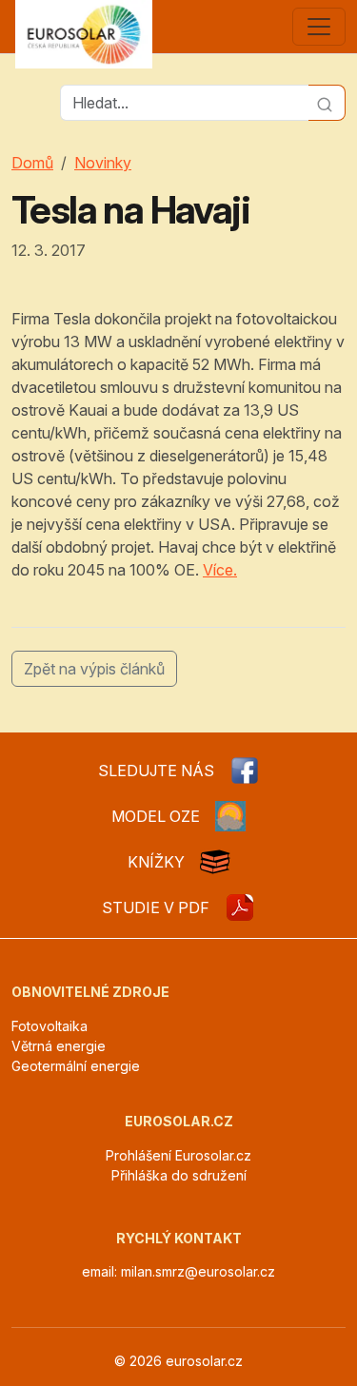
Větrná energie (58, 1046)
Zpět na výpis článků (94, 668)
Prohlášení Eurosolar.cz (178, 1155)
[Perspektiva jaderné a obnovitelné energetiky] (240, 907)
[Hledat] (327, 103)
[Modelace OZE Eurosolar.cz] (230, 816)
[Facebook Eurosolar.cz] (244, 770)
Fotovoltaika (49, 1026)
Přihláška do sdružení (179, 1175)
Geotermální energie (75, 1066)
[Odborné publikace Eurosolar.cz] (215, 862)
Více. (220, 569)
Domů (32, 162)
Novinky (102, 162)
